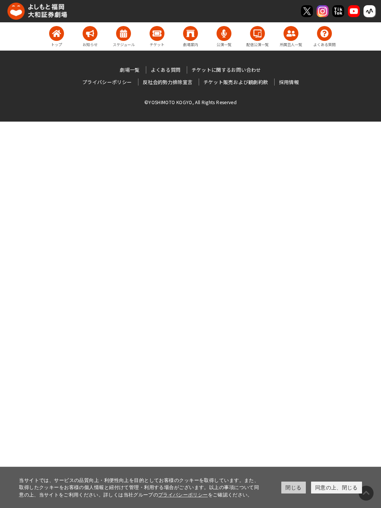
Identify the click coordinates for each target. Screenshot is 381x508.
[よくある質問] (324, 33)
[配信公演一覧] (257, 33)
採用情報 (289, 82)
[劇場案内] (190, 33)
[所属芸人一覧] (291, 33)
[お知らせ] (90, 33)
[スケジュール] (123, 33)
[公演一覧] (224, 33)
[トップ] (56, 33)
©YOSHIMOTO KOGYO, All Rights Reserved (190, 102)
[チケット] (157, 33)
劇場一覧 (130, 69)
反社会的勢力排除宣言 (168, 82)
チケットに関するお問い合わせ (226, 69)
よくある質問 (165, 69)
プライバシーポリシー (183, 495)
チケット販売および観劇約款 (236, 82)
